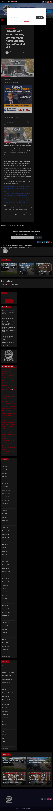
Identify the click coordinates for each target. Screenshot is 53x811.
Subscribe (40, 17)
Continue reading (26, 21)
